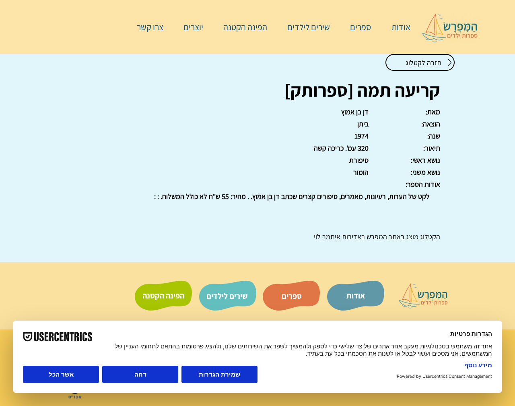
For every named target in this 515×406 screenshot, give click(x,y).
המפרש (376, 236)
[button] (356, 27)
